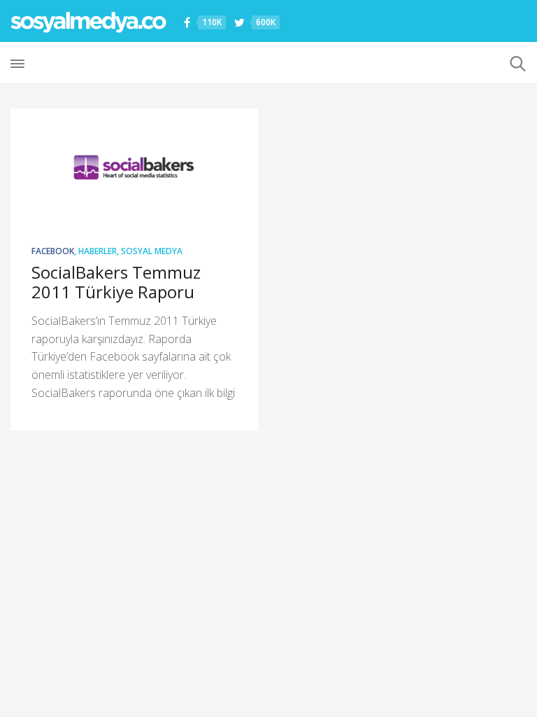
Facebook (52, 251)
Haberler (97, 251)
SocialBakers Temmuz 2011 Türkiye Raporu (116, 281)
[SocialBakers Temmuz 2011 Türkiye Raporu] (134, 167)
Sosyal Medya (151, 251)
